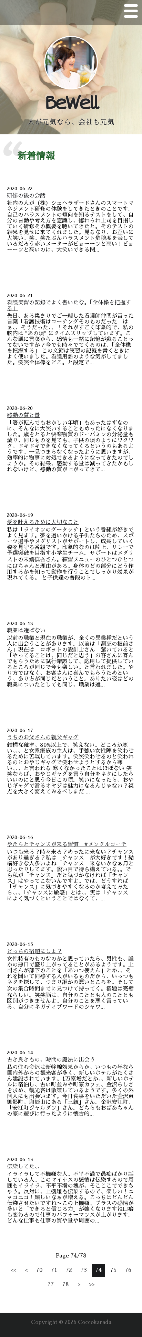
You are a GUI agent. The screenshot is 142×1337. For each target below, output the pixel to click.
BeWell (71, 103)
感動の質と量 (23, 415)
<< (13, 1270)
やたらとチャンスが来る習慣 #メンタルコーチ (66, 844)
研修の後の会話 (26, 195)
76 (128, 1270)
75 (113, 1270)
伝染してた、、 (25, 1166)
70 (39, 1270)
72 (69, 1270)
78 (65, 1284)
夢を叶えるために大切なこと (43, 522)
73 (84, 1270)
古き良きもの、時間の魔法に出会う (51, 1059)
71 (54, 1270)
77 (51, 1284)
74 (98, 1270)
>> (91, 1284)
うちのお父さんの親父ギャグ (43, 737)
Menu (131, 12)
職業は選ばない (26, 630)
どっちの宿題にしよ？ (34, 951)
